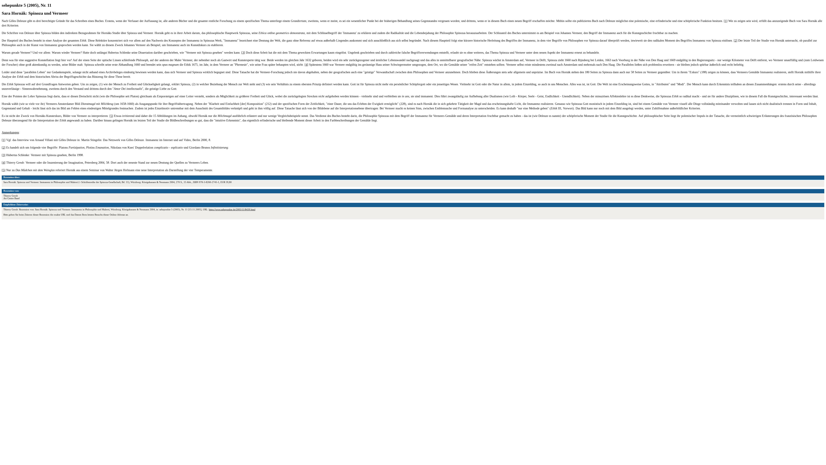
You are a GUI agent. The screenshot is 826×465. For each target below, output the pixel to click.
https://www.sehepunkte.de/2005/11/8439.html (232, 209)
